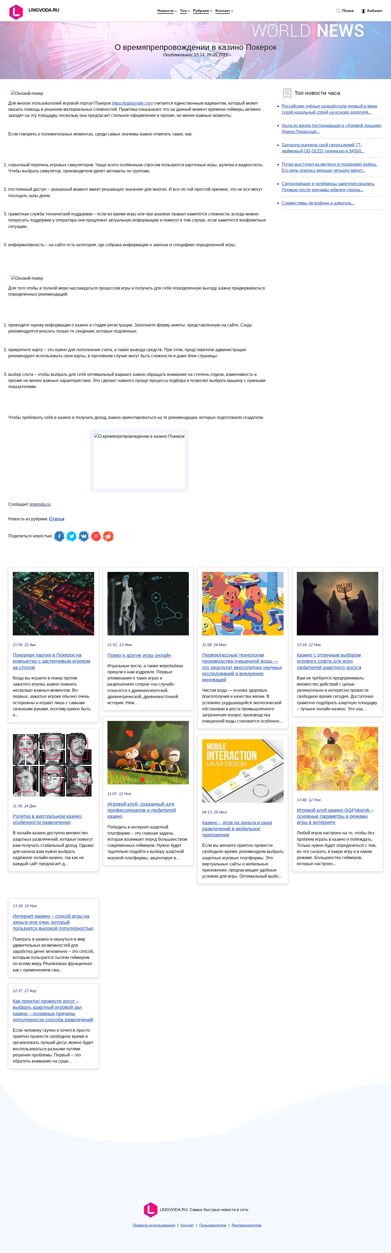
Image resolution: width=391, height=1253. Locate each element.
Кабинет (374, 11)
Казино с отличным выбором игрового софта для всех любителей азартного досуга (329, 661)
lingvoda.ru (40, 504)
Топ (183, 11)
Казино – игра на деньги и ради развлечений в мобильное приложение (237, 829)
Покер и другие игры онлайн (139, 655)
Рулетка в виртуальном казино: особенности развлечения (47, 819)
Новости (165, 11)
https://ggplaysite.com (132, 103)
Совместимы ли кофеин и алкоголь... (318, 203)
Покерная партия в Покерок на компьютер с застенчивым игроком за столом (51, 661)
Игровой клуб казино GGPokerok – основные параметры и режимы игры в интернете (335, 816)
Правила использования (154, 1225)
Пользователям (212, 1225)
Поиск (347, 11)
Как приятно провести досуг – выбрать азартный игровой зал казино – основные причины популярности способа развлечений (53, 1010)
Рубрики (201, 11)
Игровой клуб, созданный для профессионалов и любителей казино (141, 810)
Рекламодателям (246, 1225)
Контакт (222, 11)
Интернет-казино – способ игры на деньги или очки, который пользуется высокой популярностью (53, 922)
